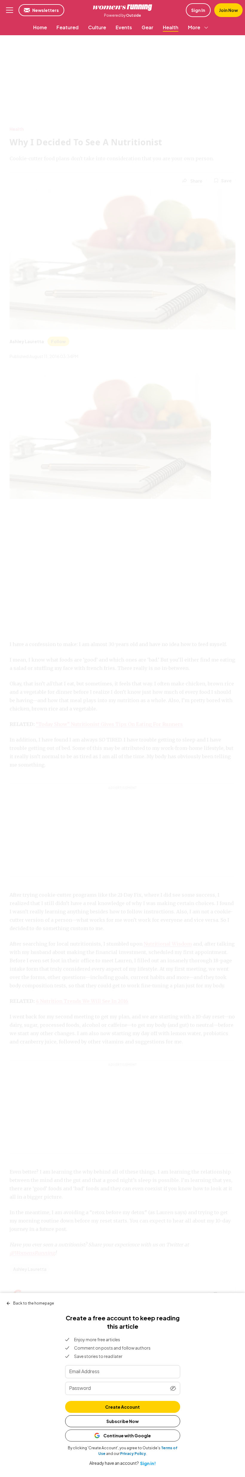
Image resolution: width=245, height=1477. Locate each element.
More (194, 27)
